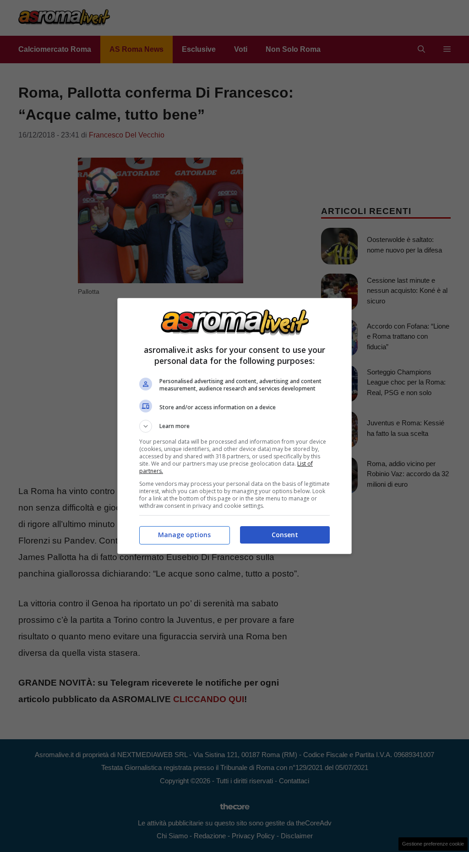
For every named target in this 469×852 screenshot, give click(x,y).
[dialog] (234, 426)
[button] (234, 426)
